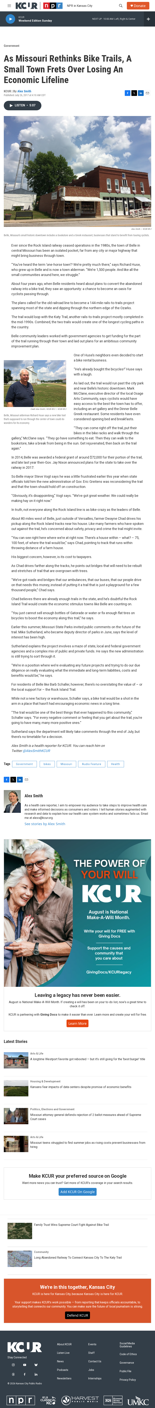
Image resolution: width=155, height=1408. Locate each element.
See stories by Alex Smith (45, 824)
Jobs (91, 1370)
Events (92, 1344)
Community (41, 1252)
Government (11, 46)
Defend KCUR (77, 1315)
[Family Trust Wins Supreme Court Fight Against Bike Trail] (20, 1231)
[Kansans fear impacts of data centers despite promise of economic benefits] (16, 1088)
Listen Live (63, 1353)
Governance (127, 1362)
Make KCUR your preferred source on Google (77, 1176)
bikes (47, 764)
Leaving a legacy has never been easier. (77, 995)
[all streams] (149, 19)
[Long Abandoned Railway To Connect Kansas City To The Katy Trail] (20, 1259)
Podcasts (62, 1370)
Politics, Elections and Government (52, 1109)
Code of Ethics (128, 1354)
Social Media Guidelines (127, 1345)
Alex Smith (24, 91)
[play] (10, 19)
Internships (95, 1378)
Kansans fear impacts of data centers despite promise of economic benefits (80, 1087)
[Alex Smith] (12, 801)
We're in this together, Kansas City (77, 1287)
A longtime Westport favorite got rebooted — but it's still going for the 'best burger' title (87, 1059)
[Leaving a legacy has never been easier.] (77, 913)
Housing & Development (45, 1081)
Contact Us (94, 1361)
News (60, 1361)
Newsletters (64, 1378)
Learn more (77, 1023)
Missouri (66, 764)
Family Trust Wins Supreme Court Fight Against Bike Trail (71, 1225)
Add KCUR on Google (77, 1191)
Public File (125, 1371)
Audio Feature (91, 764)
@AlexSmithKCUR (36, 751)
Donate (140, 6)
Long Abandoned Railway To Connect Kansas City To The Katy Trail (78, 1257)
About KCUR (64, 1344)
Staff (91, 1353)
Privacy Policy (128, 1379)
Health (115, 764)
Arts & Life (36, 1053)
